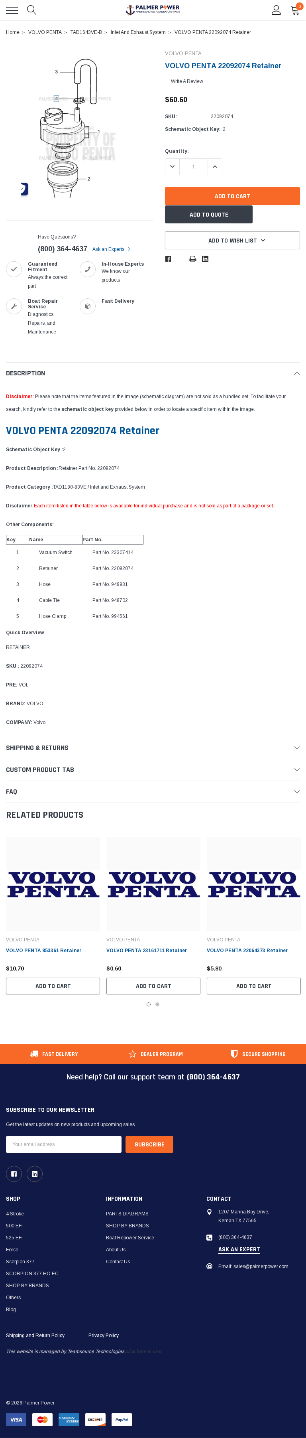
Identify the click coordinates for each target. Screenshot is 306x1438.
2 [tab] (157, 1004)
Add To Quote (209, 215)
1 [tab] (149, 1004)
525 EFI (14, 1238)
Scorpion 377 (20, 1261)
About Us (116, 1250)
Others (13, 1297)
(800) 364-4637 (62, 249)
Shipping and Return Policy (35, 1335)
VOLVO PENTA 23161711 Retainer (146, 950)
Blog (11, 1309)
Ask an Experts (109, 249)
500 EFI (14, 1226)
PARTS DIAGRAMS (127, 1214)
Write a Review (187, 81)
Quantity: (177, 151)
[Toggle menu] (12, 10)
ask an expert (239, 1250)
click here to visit (143, 1351)
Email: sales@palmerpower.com (253, 1266)
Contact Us (118, 1261)
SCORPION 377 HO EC (32, 1273)
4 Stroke (15, 1214)
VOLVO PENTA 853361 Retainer (43, 950)
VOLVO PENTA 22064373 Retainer (247, 950)
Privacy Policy (103, 1335)
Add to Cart (53, 986)
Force (12, 1250)
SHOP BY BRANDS (27, 1285)
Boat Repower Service (130, 1238)
